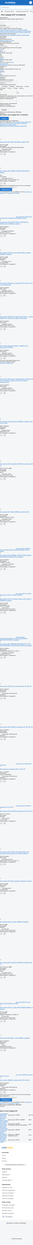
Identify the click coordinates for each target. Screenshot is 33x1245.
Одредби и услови (7, 1187)
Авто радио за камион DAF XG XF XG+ (4, 1115)
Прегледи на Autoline (7, 1195)
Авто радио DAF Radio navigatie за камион (3, 1139)
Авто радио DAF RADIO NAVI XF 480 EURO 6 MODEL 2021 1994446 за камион (14, 223)
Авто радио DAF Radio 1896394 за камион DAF (14, 512)
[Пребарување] (30, 7)
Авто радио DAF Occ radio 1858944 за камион (14, 922)
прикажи (4, 109)
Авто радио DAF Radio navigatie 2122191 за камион (16, 881)
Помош (4, 1158)
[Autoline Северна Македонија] (10, 2)
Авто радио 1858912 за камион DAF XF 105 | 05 (14, 1080)
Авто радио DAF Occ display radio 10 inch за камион (4, 1119)
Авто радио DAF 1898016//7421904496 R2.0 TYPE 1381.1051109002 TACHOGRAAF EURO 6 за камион (16, 644)
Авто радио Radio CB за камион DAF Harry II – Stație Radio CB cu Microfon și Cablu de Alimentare (16, 317)
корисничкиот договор (14, 193)
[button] (30, 2)
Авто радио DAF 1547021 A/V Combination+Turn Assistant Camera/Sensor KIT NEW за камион (14, 852)
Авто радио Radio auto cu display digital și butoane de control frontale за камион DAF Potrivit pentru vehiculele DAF (16, 380)
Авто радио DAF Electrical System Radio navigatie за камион (4, 1129)
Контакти (4, 1161)
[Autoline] (2, 11)
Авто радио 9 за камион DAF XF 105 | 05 (12, 769)
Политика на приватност (8, 1190)
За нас (4, 1155)
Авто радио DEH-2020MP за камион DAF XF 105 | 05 (16, 727)
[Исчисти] (2, 23)
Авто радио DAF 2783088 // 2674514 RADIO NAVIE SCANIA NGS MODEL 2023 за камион (15, 556)
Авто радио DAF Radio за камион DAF (3, 1124)
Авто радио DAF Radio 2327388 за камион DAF (14, 142)
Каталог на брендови (7, 1198)
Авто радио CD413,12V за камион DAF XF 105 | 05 (15, 686)
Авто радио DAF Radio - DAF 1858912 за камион (15, 1038)
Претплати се (6, 189)
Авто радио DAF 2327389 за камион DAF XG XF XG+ (16, 811)
